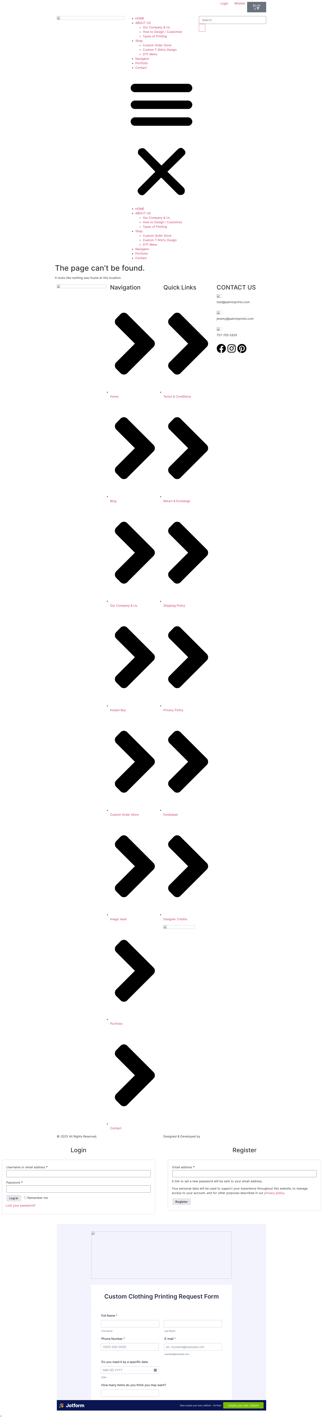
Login (224, 3)
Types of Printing (155, 36)
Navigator (142, 58)
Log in (13, 1198)
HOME (139, 18)
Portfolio (141, 63)
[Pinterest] (242, 348)
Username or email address (33, 1166)
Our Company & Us (156, 27)
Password (20, 1181)
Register (181, 1202)
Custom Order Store (157, 45)
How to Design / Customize (162, 32)
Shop (139, 41)
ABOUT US (143, 23)
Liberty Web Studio (214, 1136)
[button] (161, 138)
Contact (141, 67)
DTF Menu (150, 54)
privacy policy (274, 1193)
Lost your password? (21, 1205)
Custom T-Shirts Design (160, 50)
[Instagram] (231, 348)
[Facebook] (221, 348)
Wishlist (239, 3)
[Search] (202, 28)
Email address (189, 1166)
